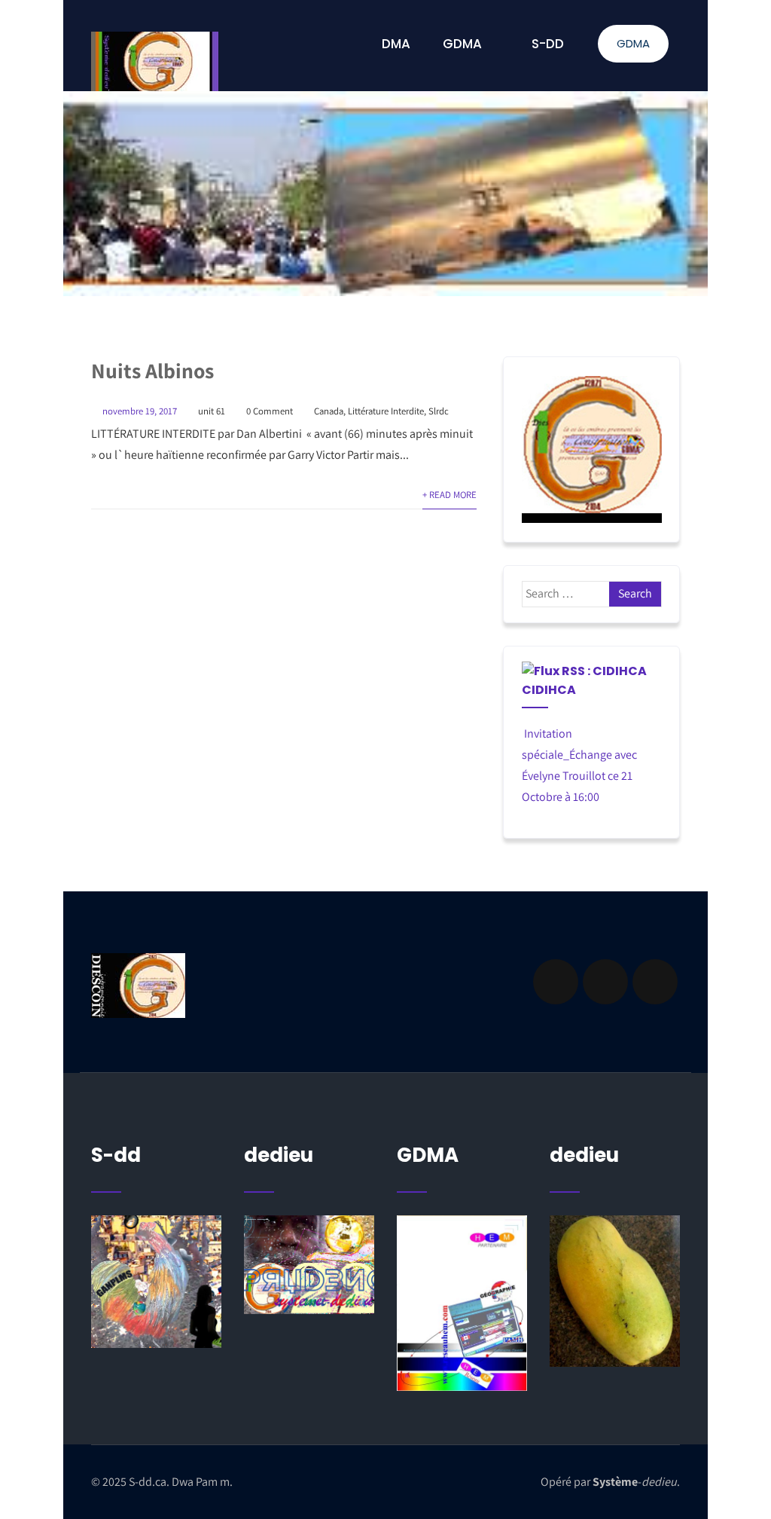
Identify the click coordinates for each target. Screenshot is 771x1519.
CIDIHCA (549, 689)
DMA (396, 44)
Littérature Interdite (386, 411)
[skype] (655, 981)
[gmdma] (615, 1291)
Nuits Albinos (152, 370)
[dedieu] (156, 1282)
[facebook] (555, 981)
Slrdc (438, 411)
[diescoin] (592, 449)
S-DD (548, 44)
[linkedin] (605, 981)
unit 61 (211, 411)
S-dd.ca (147, 1482)
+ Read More (449, 494)
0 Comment (269, 411)
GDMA (633, 43)
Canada (328, 411)
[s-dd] (154, 61)
